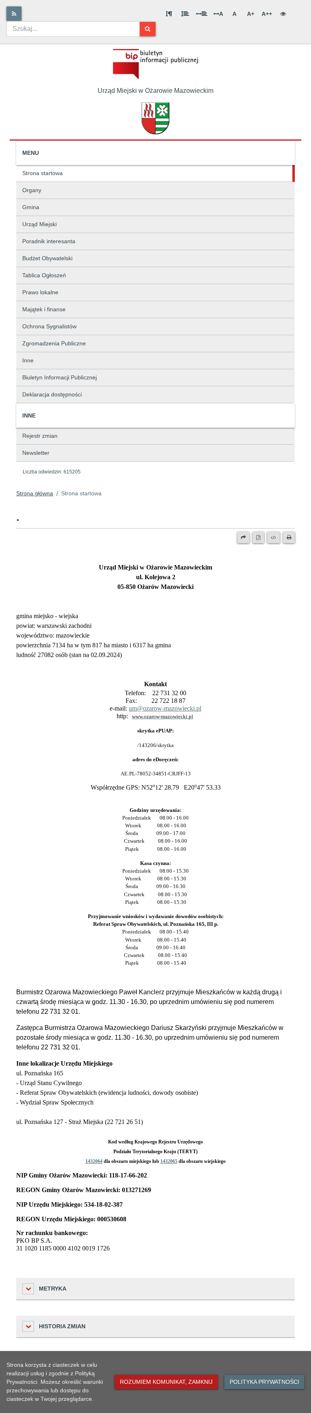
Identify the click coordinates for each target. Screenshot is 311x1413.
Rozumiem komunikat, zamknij (166, 1382)
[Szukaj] (148, 29)
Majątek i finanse (44, 309)
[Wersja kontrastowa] (283, 13)
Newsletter (35, 453)
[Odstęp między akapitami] (169, 13)
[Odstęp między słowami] (201, 13)
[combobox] (73, 28)
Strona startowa (42, 173)
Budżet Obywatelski (47, 258)
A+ (250, 14)
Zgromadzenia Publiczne (54, 343)
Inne (28, 360)
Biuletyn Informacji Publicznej (59, 377)
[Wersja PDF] (258, 537)
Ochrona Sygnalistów (49, 326)
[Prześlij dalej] (243, 537)
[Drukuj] (289, 537)
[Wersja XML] (273, 537)
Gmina (30, 207)
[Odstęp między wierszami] (185, 13)
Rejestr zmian (40, 435)
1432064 (93, 1161)
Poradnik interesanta (48, 241)
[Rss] (13, 13)
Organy (31, 190)
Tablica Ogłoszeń (44, 275)
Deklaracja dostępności (52, 394)
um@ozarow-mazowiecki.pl (165, 708)
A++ (267, 14)
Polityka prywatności (264, 1382)
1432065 (168, 1161)
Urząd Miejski (39, 224)
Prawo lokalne (40, 292)
